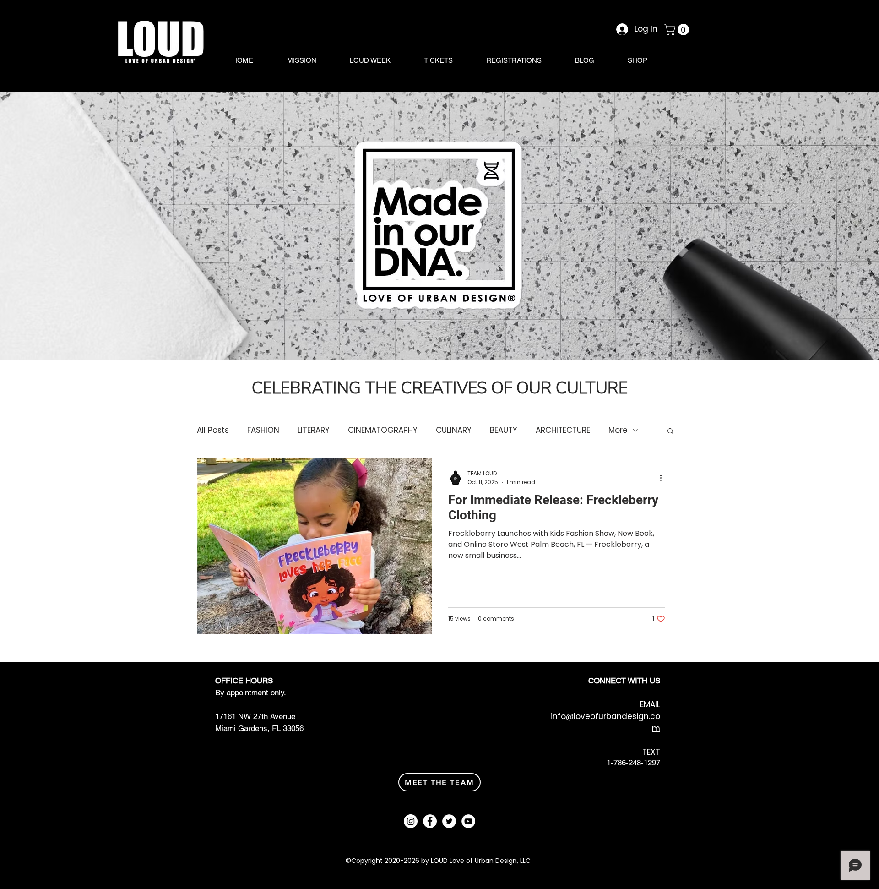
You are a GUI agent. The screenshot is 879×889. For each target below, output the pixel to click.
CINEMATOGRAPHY (383, 430)
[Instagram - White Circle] (411, 821)
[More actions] (663, 477)
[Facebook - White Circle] (430, 821)
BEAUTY (503, 430)
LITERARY (314, 430)
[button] (678, 29)
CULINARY (454, 430)
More (618, 430)
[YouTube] (468, 821)
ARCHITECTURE (563, 430)
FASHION (263, 430)
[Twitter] (449, 821)
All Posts (213, 430)
